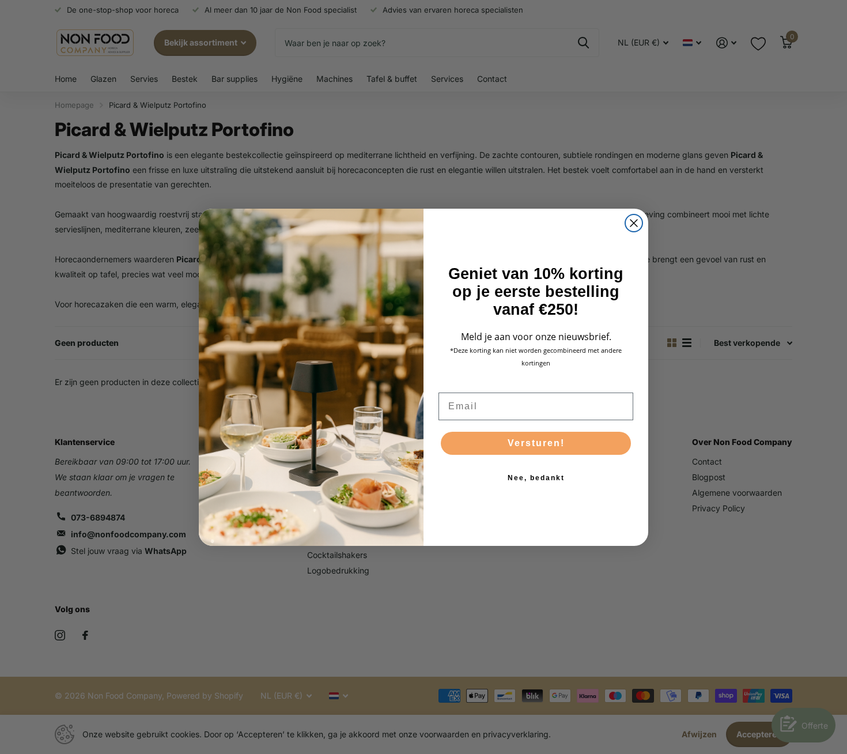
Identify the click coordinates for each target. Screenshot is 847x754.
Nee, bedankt (536, 478)
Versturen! (536, 443)
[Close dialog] (633, 223)
